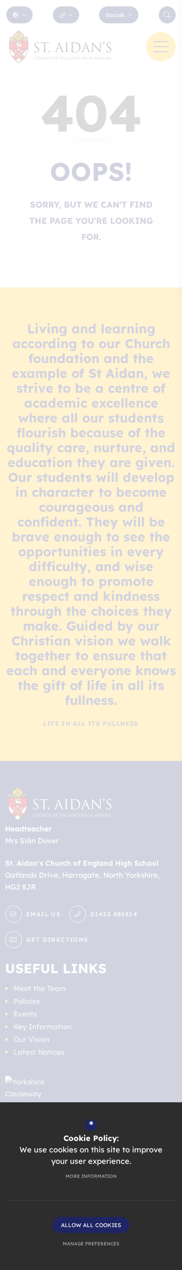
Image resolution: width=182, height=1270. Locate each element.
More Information (91, 1176)
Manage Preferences (91, 1244)
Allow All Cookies (91, 1225)
